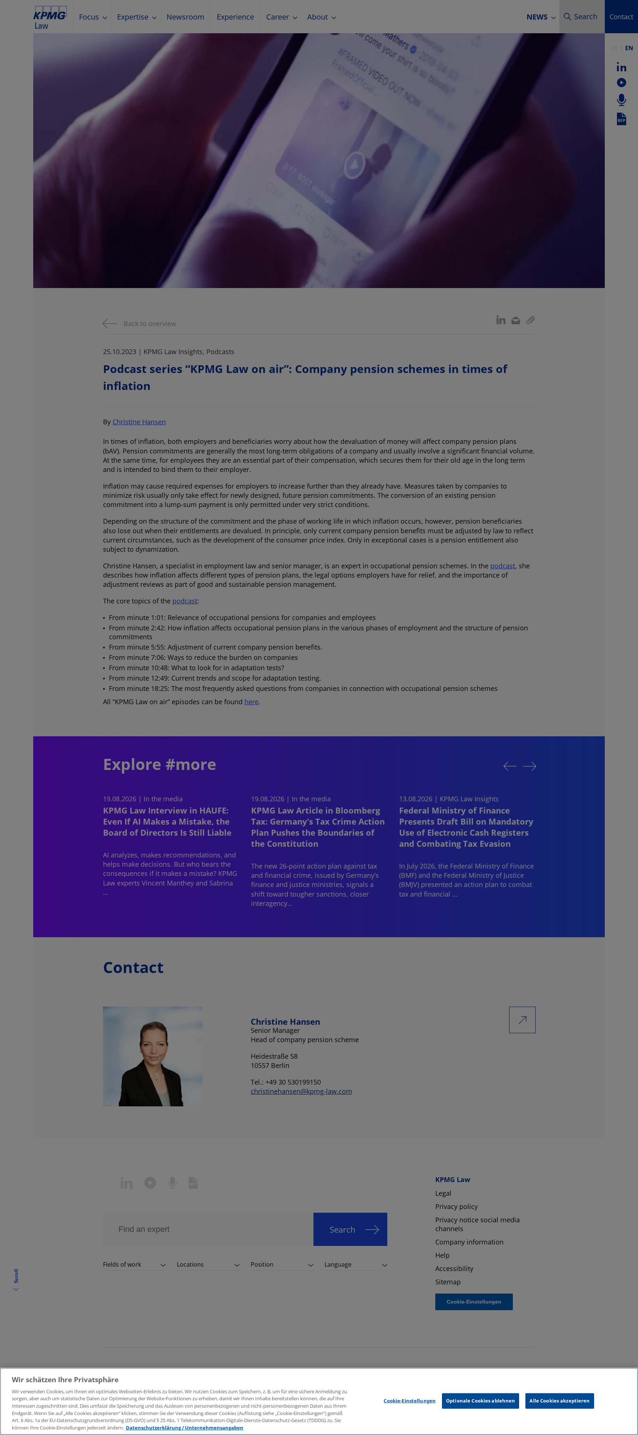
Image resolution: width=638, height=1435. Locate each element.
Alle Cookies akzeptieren (559, 1400)
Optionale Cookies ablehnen (480, 1400)
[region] (319, 1401)
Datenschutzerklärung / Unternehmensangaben (184, 1427)
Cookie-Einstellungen (410, 1400)
